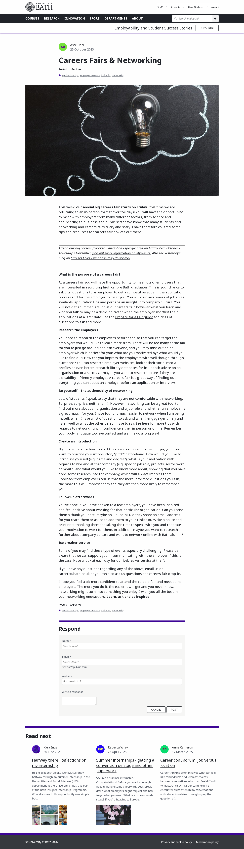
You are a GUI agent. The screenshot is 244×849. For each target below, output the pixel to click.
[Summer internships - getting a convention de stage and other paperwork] (113, 815)
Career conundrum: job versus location (188, 762)
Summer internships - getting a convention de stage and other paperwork (125, 765)
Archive (76, 69)
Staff (160, 7)
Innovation (74, 18)
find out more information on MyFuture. (121, 253)
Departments (115, 18)
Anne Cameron (182, 747)
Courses (32, 18)
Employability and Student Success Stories (153, 28)
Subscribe (207, 28)
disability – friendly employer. (84, 377)
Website (67, 676)
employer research (90, 75)
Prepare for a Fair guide (134, 317)
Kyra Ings (50, 747)
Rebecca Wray (118, 747)
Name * (67, 641)
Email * (66, 656)
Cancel (156, 709)
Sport (95, 18)
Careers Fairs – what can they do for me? (100, 258)
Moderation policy (207, 842)
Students (175, 7)
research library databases (116, 367)
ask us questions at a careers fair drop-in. (148, 573)
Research (52, 18)
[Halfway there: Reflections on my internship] (49, 815)
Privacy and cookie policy (176, 842)
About (137, 18)
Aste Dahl (77, 45)
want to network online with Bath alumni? (149, 534)
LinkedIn (105, 75)
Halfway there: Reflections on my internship (59, 762)
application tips (70, 75)
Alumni (215, 7)
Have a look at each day (91, 560)
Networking (118, 75)
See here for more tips (153, 423)
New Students (195, 7)
